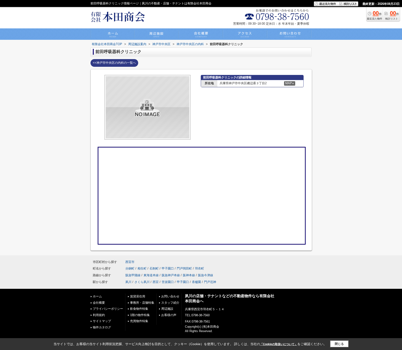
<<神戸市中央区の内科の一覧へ (114, 62)
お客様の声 (168, 315)
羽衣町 (199, 268)
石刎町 (154, 268)
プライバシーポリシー (108, 308)
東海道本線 (151, 275)
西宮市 (129, 262)
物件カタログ (102, 327)
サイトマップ (102, 321)
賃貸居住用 (137, 296)
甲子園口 (168, 268)
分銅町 (129, 268)
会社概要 (99, 302)
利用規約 (99, 315)
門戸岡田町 (184, 268)
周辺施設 (167, 308)
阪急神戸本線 (171, 275)
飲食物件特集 (139, 308)
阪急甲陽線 (133, 275)
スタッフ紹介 (170, 302)
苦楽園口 (168, 282)
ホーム (97, 296)
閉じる (339, 344)
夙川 (128, 282)
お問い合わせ (170, 296)
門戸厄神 (210, 282)
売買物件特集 (139, 321)
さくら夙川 (142, 282)
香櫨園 (196, 282)
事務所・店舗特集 (142, 302)
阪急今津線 (205, 275)
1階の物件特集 (140, 315)
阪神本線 (189, 275)
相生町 (142, 268)
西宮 (156, 282)
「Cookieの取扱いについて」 (278, 344)
